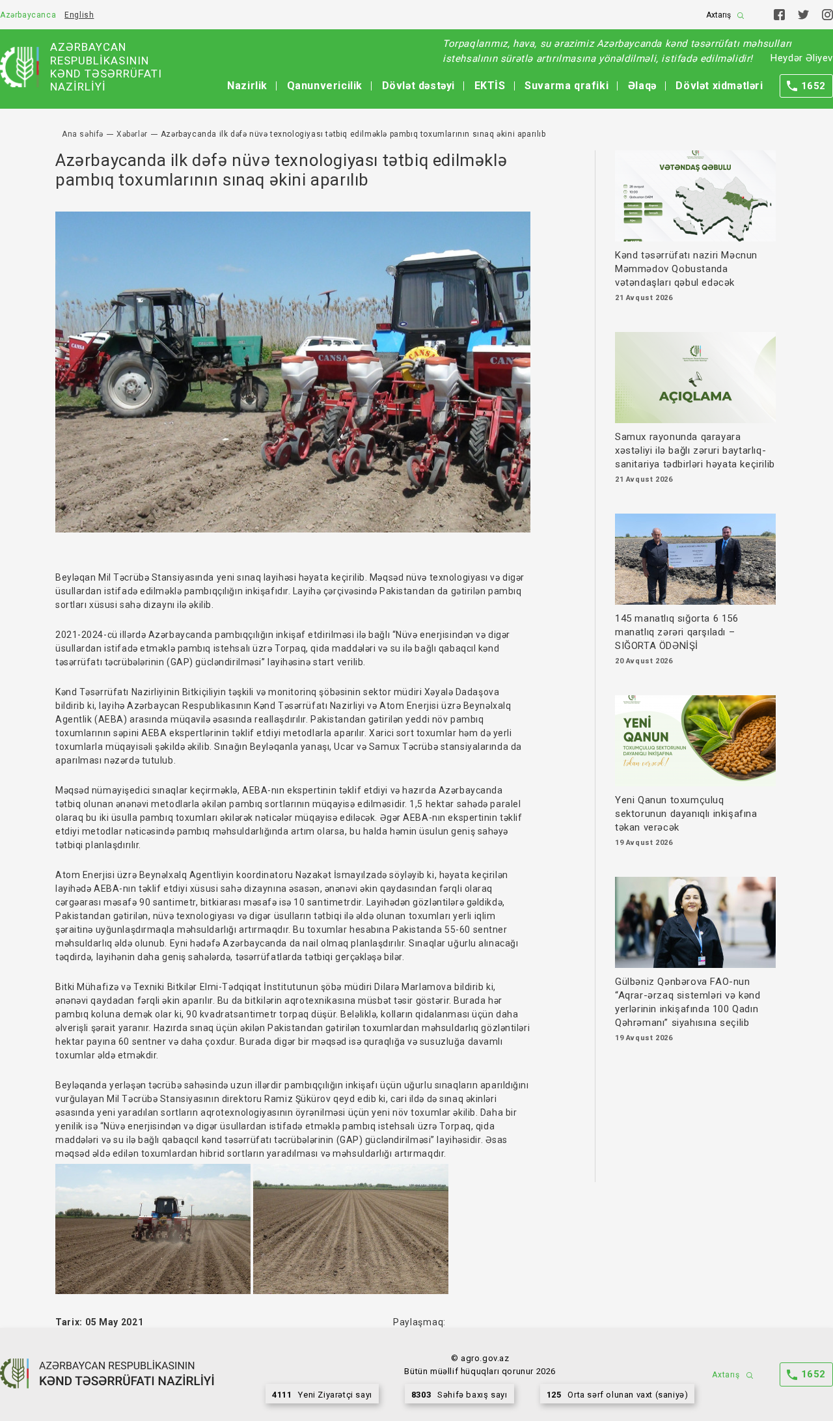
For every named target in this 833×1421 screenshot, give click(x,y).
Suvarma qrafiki (566, 85)
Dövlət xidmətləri (719, 85)
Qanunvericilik (324, 85)
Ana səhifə (82, 134)
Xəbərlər (132, 134)
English (79, 15)
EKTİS (490, 85)
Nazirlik (247, 85)
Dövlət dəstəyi (418, 85)
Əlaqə (642, 85)
